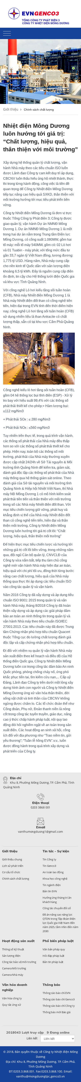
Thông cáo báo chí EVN (56, 993)
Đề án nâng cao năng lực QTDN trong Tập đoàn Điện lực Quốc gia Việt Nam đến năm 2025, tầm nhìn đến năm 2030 (60, 923)
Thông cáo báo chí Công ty (59, 1006)
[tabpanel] (40, 68)
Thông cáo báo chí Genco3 (59, 999)
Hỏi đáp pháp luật (53, 956)
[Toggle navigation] (7, 34)
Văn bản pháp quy (54, 949)
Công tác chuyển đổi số (57, 908)
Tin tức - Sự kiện (56, 851)
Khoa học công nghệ (55, 878)
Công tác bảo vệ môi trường (19, 962)
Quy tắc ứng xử (11, 1005)
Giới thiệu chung (12, 859)
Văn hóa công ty (12, 998)
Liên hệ (58, 7)
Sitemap (72, 7)
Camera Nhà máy (12, 975)
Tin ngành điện (52, 885)
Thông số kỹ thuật (13, 949)
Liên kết (32, 1038)
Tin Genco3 (49, 866)
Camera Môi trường (14, 968)
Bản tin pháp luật (53, 962)
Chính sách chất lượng (15, 878)
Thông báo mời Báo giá (56, 1012)
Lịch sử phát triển (12, 866)
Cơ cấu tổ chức (11, 872)
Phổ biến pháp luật (58, 941)
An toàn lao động (53, 872)
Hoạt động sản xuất (18, 941)
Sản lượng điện (11, 956)
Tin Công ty (49, 859)
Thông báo (51, 985)
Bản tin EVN (50, 891)
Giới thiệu (10, 109)
